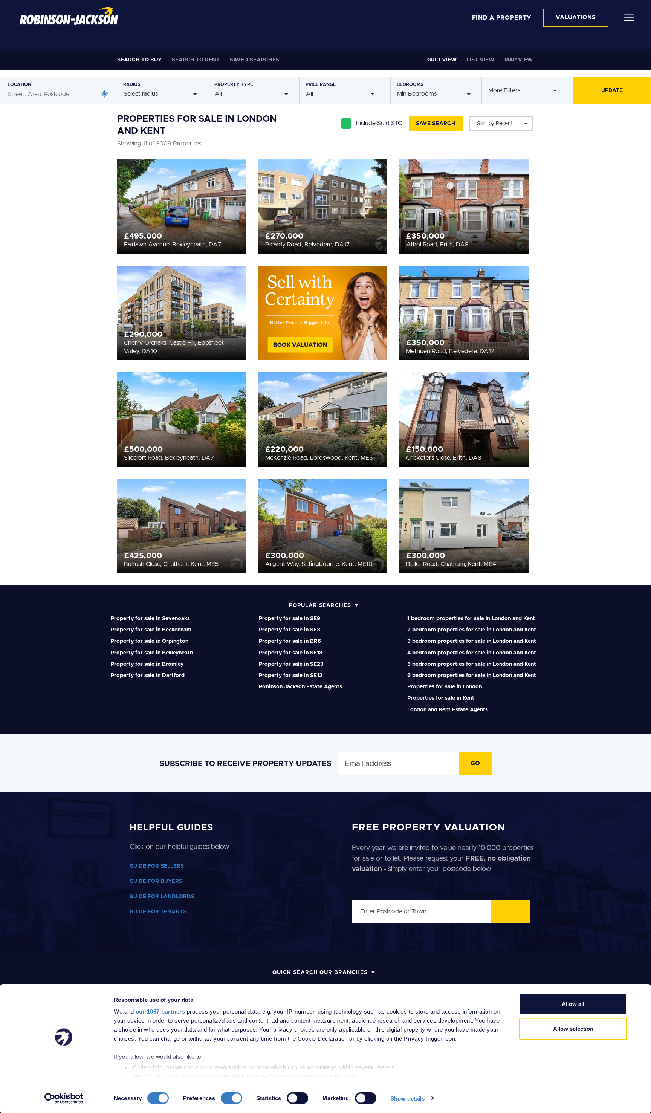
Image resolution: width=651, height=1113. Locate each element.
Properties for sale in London (444, 687)
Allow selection (573, 1028)
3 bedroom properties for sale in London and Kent (471, 641)
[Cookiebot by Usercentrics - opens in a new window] (64, 1098)
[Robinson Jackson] (69, 16)
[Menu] (629, 17)
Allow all (573, 1004)
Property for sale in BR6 (290, 641)
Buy (139, 60)
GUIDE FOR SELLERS (157, 866)
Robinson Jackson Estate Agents (300, 687)
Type (233, 84)
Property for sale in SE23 (291, 664)
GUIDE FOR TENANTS (158, 911)
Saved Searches (254, 60)
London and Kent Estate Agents (447, 709)
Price (321, 84)
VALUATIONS (576, 17)
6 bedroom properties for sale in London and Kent (471, 675)
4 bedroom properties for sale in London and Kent (471, 653)
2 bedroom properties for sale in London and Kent (471, 630)
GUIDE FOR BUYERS (156, 881)
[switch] (231, 1098)
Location (19, 84)
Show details (407, 1098)
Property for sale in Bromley (147, 664)
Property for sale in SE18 (290, 653)
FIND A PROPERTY (502, 18)
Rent (196, 60)
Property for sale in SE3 (289, 630)
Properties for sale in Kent (440, 698)
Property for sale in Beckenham (151, 630)
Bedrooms (410, 84)
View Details (181, 204)
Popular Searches (320, 605)
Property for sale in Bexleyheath (152, 653)
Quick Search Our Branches (320, 972)
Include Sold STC (379, 123)
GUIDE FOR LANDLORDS (162, 896)
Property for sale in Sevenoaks (150, 618)
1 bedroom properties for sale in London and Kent (471, 618)
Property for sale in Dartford (148, 675)
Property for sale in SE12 (290, 675)
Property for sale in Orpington (149, 641)
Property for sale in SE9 (289, 618)
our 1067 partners (160, 1011)
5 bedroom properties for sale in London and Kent (471, 664)
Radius (132, 84)
